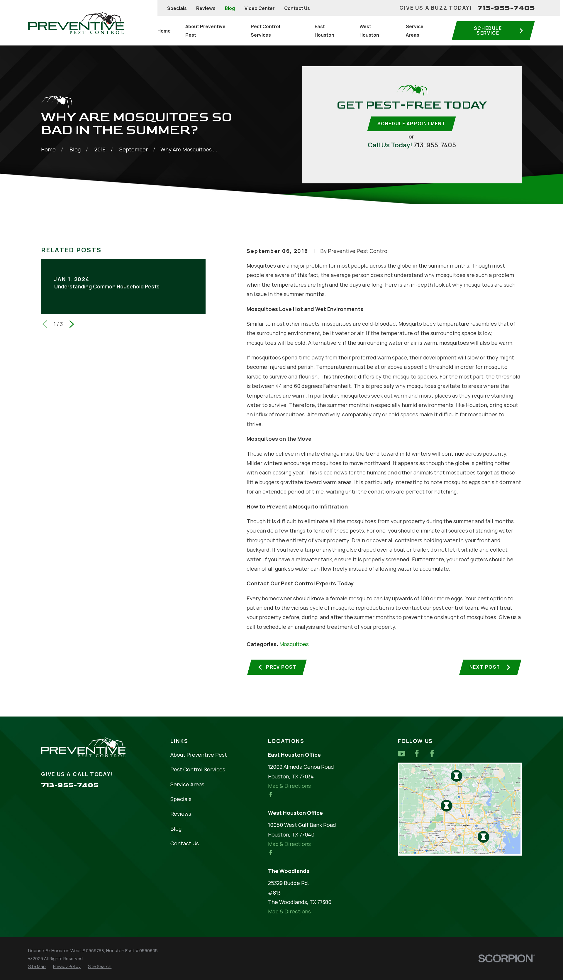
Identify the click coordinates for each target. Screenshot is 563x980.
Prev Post (281, 667)
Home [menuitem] (164, 31)
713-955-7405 (506, 7)
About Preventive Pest (198, 754)
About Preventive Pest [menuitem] (205, 30)
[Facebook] (416, 753)
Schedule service (488, 30)
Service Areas (187, 784)
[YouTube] (401, 753)
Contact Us (297, 8)
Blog (230, 8)
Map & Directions (289, 785)
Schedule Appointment (411, 123)
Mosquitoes (294, 644)
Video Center (260, 8)
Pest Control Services (197, 769)
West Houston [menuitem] (369, 30)
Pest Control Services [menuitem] (265, 30)
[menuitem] (37, 966)
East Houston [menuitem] (324, 30)
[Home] (76, 22)
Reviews (206, 8)
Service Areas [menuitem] (414, 30)
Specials (177, 8)
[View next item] (71, 324)
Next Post (484, 667)
